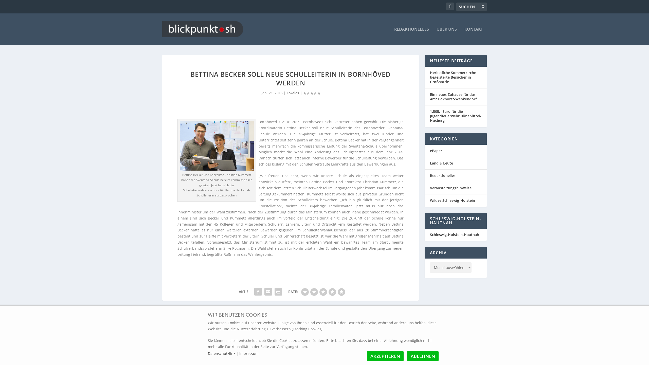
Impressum (249, 353)
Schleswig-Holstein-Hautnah (454, 234)
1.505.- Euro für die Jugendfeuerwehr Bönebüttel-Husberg (455, 116)
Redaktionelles (411, 29)
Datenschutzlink (222, 353)
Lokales (293, 92)
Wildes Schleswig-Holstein (452, 200)
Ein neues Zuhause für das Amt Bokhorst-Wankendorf (453, 96)
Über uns (447, 29)
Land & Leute (441, 163)
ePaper (436, 150)
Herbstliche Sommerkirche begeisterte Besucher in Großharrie (453, 77)
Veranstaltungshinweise (451, 188)
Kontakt (473, 29)
